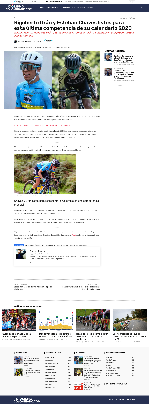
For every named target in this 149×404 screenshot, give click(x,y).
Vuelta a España (118, 54)
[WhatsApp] (43, 273)
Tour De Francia (28, 368)
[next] (133, 1)
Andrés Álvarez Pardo (120, 64)
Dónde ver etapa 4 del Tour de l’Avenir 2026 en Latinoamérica (55, 335)
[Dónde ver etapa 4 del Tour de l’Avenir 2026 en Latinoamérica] (56, 320)
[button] (142, 8)
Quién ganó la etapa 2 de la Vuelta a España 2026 (16, 335)
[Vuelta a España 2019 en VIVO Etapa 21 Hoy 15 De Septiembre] (78, 386)
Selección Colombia (62, 245)
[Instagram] (116, 400)
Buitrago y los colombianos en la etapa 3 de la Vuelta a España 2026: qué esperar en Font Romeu (124, 74)
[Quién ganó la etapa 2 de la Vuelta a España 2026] (19, 320)
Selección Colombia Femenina (78, 245)
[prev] (130, 1)
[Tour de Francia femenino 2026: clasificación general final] (18, 372)
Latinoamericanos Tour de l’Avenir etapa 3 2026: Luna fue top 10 (129, 336)
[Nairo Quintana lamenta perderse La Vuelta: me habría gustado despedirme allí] (18, 360)
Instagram (121, 399)
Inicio (15, 47)
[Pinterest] (38, 273)
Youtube (132, 399)
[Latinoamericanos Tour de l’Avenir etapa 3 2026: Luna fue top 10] (130, 320)
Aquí (74, 235)
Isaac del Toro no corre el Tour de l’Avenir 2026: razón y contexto (92, 336)
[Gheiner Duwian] (16, 41)
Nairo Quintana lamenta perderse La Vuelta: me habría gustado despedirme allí (86, 1)
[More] (47, 273)
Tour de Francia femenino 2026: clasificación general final (33, 372)
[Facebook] (29, 273)
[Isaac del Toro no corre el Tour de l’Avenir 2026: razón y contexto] (93, 320)
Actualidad (17, 18)
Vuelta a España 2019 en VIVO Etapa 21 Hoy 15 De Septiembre (92, 386)
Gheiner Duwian (26, 41)
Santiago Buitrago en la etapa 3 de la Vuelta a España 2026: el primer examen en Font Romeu (123, 59)
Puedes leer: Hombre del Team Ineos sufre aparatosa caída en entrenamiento (42, 125)
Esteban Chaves (29, 245)
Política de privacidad (116, 384)
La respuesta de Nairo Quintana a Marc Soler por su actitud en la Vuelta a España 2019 (92, 361)
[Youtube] (128, 400)
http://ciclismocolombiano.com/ (39, 254)
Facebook (110, 399)
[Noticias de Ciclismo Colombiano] (18, 7)
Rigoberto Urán (50, 245)
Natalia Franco (40, 245)
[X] (30, 262)
